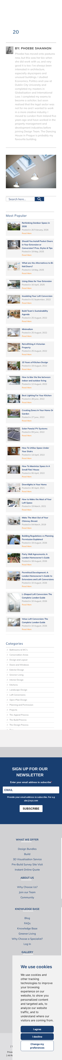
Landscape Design (18, 689)
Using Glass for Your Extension (37, 281)
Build (27, 854)
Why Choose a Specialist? (27, 938)
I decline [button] (37, 1036)
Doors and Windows (19, 664)
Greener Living (16, 674)
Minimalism (27, 329)
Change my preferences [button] (37, 1046)
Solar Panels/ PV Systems (34, 428)
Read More (27, 233)
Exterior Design (16, 669)
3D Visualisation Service (27, 859)
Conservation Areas (18, 654)
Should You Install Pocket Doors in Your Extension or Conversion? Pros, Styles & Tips (37, 244)
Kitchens (13, 684)
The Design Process (18, 725)
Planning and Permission (21, 705)
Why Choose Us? (27, 887)
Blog (27, 918)
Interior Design (16, 679)
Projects (13, 710)
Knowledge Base (27, 928)
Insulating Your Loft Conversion (37, 296)
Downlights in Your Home (34, 484)
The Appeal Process (19, 715)
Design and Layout (18, 659)
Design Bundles (27, 849)
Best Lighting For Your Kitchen (36, 395)
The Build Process (18, 720)
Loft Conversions (17, 694)
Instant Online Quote (27, 869)
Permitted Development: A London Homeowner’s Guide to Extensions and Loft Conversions (38, 576)
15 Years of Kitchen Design (35, 362)
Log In (27, 944)
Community (27, 897)
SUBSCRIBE (31, 808)
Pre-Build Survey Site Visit (27, 864)
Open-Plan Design (18, 699)
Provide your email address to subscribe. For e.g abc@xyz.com (31, 799)
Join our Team (27, 892)
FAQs (27, 923)
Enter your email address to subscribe (30, 782)
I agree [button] (37, 1029)
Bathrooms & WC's (18, 649)
